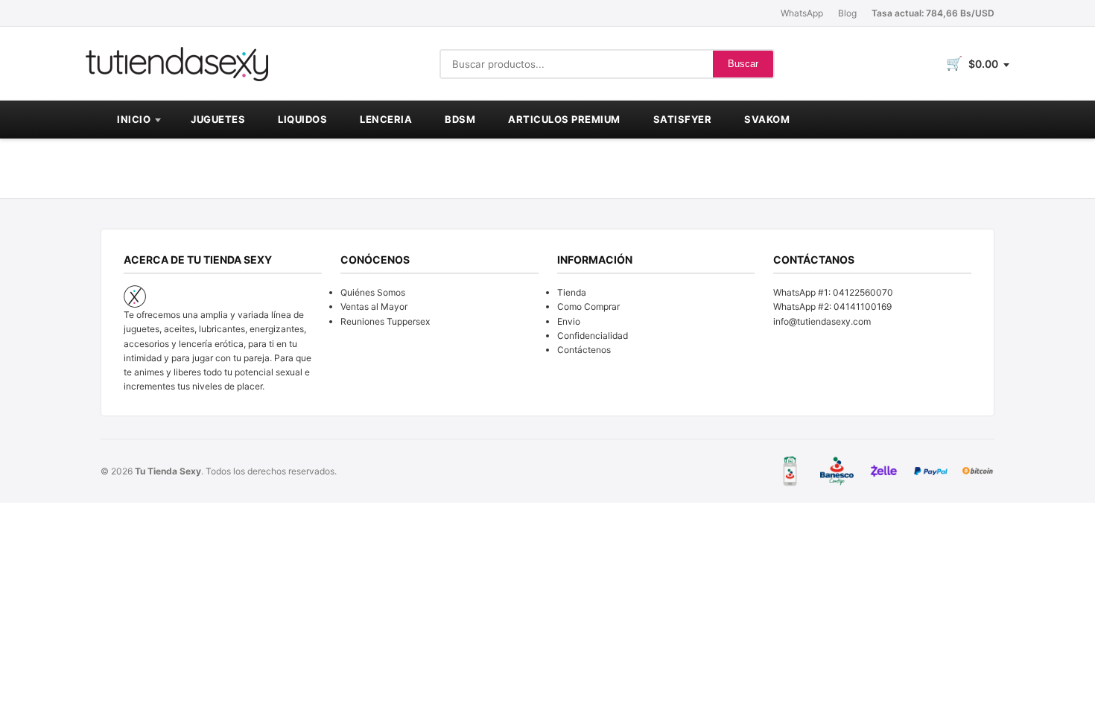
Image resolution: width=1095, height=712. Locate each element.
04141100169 (863, 306)
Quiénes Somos (372, 292)
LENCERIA (386, 119)
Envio (568, 321)
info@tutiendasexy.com (822, 321)
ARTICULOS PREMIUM (564, 119)
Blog (847, 13)
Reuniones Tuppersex (385, 321)
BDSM (460, 119)
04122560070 (863, 292)
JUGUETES (218, 119)
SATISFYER (682, 119)
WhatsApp (802, 13)
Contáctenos (584, 349)
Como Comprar (588, 306)
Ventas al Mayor (373, 306)
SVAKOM (767, 119)
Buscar (743, 63)
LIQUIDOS (302, 119)
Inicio (133, 119)
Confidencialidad (592, 335)
